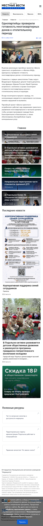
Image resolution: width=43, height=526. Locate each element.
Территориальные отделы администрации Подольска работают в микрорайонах (20, 434)
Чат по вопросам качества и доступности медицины (16, 417)
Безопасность (18, 14)
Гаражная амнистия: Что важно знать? (20, 450)
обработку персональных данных (18, 509)
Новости (5, 14)
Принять (22, 522)
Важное (30, 14)
